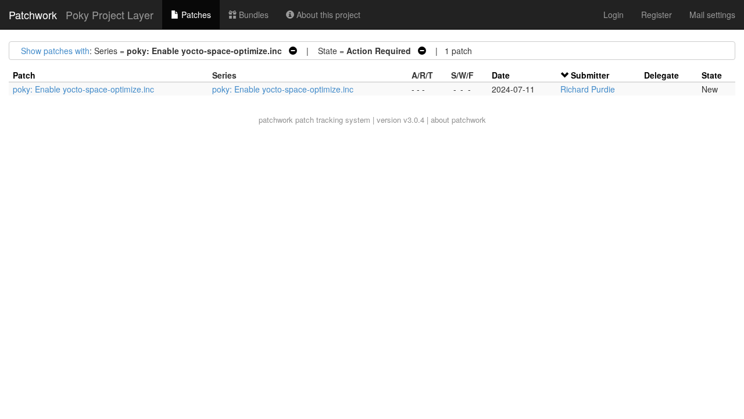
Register (656, 14)
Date (501, 75)
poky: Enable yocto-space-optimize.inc (83, 89)
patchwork (276, 119)
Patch (24, 75)
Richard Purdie (587, 89)
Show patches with (55, 50)
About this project (327, 14)
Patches (195, 14)
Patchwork (33, 14)
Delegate (661, 75)
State (712, 75)
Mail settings (712, 14)
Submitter (590, 75)
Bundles (253, 14)
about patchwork (458, 119)
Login (613, 14)
